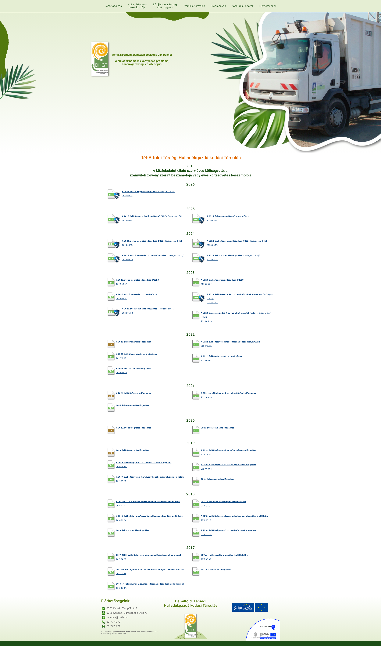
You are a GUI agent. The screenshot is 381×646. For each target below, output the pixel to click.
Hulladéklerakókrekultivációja (137, 6)
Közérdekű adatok (242, 5)
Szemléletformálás (194, 5)
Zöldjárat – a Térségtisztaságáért (165, 6)
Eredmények (218, 5)
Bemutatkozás (113, 5)
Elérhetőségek (267, 5)
